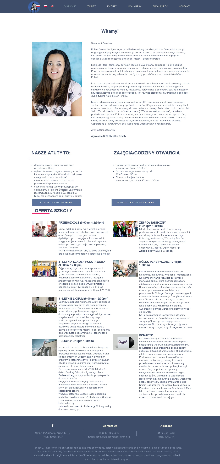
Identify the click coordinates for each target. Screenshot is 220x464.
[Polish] (45, 6)
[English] (51, 6)
